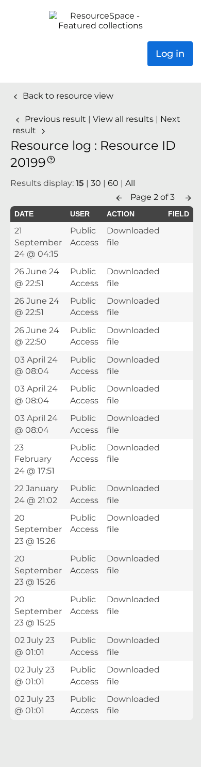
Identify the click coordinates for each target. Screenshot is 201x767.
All (130, 183)
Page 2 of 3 (153, 197)
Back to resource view (67, 96)
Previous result (55, 119)
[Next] (188, 197)
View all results (124, 119)
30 (96, 183)
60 (113, 183)
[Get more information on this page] (51, 159)
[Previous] (119, 197)
